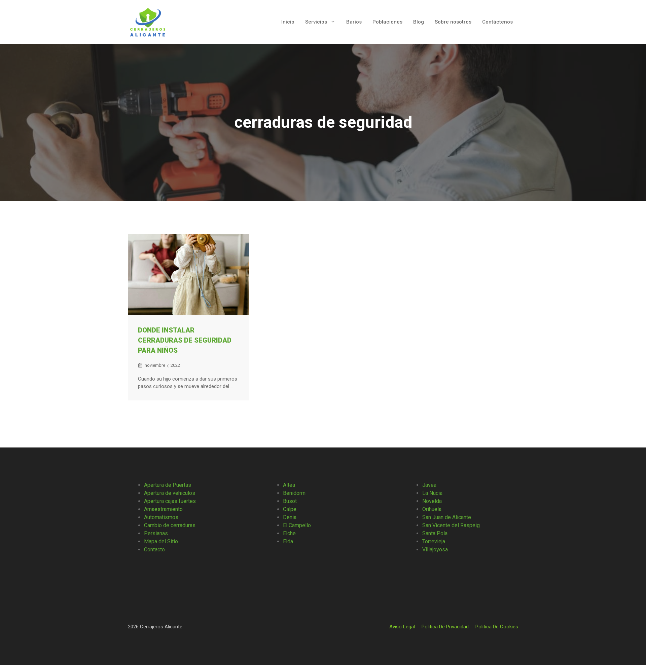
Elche (289, 533)
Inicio (287, 22)
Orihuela (431, 509)
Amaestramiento (163, 509)
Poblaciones (387, 22)
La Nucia (432, 493)
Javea (429, 485)
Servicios (316, 22)
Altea (289, 485)
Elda (288, 541)
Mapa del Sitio (161, 541)
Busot (290, 501)
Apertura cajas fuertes (170, 501)
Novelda (432, 501)
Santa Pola (434, 533)
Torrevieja (433, 541)
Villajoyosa (435, 549)
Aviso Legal (402, 627)
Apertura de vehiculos (169, 493)
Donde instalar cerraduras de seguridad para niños (184, 340)
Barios (354, 22)
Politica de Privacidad (445, 627)
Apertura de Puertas (167, 485)
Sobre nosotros (453, 22)
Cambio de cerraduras (169, 525)
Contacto (154, 549)
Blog (418, 22)
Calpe (289, 509)
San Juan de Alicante (446, 517)
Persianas (156, 533)
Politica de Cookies (496, 627)
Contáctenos (497, 22)
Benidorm (294, 493)
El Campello (297, 525)
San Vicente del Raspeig (451, 525)
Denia (289, 517)
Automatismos (161, 517)
